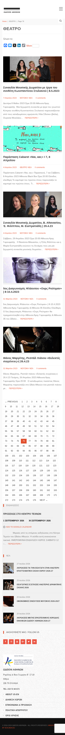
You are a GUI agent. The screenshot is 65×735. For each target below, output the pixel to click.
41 (30, 421)
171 (55, 495)
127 (27, 470)
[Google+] (23, 641)
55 (6, 431)
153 (41, 485)
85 (24, 446)
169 (41, 495)
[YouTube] (17, 641)
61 (41, 431)
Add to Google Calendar (19, 527)
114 (47, 461)
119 (26, 465)
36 (53, 416)
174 (20, 500)
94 (24, 451)
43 (41, 421)
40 (24, 421)
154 (48, 485)
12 (22, 406)
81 (53, 441)
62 (47, 431)
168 (34, 495)
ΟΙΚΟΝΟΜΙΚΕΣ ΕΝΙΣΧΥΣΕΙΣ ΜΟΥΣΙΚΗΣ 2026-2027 (38, 601)
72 (53, 436)
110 (20, 461)
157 (13, 490)
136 (34, 475)
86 (30, 446)
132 (6, 475)
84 (18, 446)
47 (12, 426)
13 (28, 406)
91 (6, 451)
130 (48, 470)
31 (24, 416)
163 (55, 490)
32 (30, 416)
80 (47, 441)
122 (47, 465)
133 (13, 475)
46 (6, 426)
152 (34, 485)
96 (35, 451)
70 (41, 436)
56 (12, 431)
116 (6, 465)
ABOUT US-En (12, 694)
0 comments (41, 98)
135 (27, 475)
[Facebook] (5, 641)
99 (53, 451)
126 (20, 470)
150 (20, 485)
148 (6, 485)
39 (18, 421)
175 (27, 500)
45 (53, 421)
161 (41, 490)
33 (35, 416)
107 (55, 456)
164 (6, 495)
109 (13, 461)
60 (35, 431)
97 (41, 451)
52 (41, 426)
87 (35, 446)
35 (47, 416)
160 (34, 490)
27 (53, 411)
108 (6, 461)
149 (13, 485)
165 (13, 495)
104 (34, 456)
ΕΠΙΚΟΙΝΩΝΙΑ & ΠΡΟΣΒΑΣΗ (18, 705)
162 (48, 490)
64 (6, 436)
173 (13, 500)
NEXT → (44, 500)
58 (24, 431)
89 (47, 446)
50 (30, 426)
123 (54, 465)
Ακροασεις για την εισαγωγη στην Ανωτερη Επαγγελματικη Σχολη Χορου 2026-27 (38, 569)
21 (18, 411)
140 (6, 480)
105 (41, 456)
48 (18, 426)
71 (47, 436)
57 (18, 431)
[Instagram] (11, 641)
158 (20, 490)
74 (12, 441)
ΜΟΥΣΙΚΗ (24, 98)
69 (35, 436)
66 (18, 436)
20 (12, 411)
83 (12, 446)
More (29, 45)
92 (12, 451)
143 (27, 480)
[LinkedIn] (34, 641)
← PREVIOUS (11, 402)
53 (47, 426)
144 (34, 480)
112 (33, 461)
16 (46, 406)
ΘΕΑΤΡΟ (23, 167)
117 (13, 465)
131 (55, 470)
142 (20, 480)
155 (55, 485)
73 (6, 441)
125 (13, 470)
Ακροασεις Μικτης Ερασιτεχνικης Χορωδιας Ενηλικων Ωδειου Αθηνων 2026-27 (38, 619)
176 (34, 500)
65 (12, 436)
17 (52, 406)
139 (55, 475)
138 (48, 475)
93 (18, 451)
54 (53, 426)
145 (41, 480)
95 (30, 451)
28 (6, 416)
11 (17, 406)
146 (48, 480)
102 (20, 456)
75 (18, 441)
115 (54, 461)
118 (20, 465)
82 (6, 446)
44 (47, 421)
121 (40, 465)
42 (35, 421)
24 (35, 411)
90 (53, 446)
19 (6, 411)
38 (12, 421)
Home (4, 21)
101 (13, 456)
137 (41, 475)
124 (6, 470)
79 (41, 441)
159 (27, 490)
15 (40, 406)
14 (34, 406)
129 (41, 470)
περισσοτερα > (31, 118)
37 (6, 421)
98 (47, 451)
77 (30, 441)
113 (40, 461)
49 (24, 426)
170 (48, 495)
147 (55, 480)
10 (11, 406)
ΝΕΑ (30, 98)
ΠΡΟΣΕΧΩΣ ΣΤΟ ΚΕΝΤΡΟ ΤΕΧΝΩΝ (22, 514)
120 (33, 465)
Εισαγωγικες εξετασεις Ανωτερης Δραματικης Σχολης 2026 (39, 586)
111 (27, 461)
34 (41, 416)
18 (58, 406)
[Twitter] (28, 641)
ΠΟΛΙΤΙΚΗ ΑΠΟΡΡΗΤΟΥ (16, 710)
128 (34, 470)
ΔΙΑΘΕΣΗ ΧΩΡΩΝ (13, 700)
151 (27, 485)
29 (12, 416)
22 (24, 411)
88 (41, 446)
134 (20, 475)
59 (30, 431)
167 (27, 495)
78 (35, 441)
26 (47, 411)
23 (30, 411)
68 (30, 436)
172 (6, 500)
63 (53, 431)
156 (6, 490)
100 (6, 456)
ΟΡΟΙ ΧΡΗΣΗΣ (12, 715)
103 (27, 456)
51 (35, 426)
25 (41, 411)
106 (48, 456)
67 (24, 436)
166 (20, 495)
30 (18, 416)
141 (13, 480)
